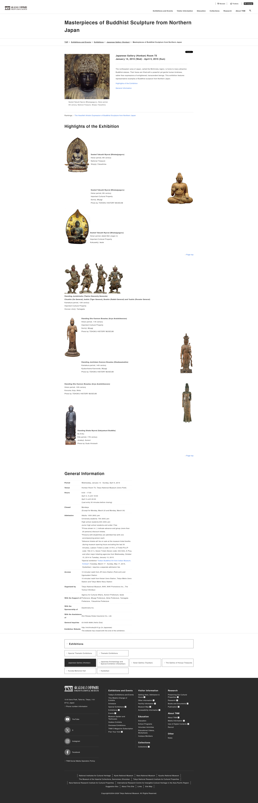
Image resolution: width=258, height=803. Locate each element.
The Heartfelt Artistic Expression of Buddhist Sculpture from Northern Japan (105, 115)
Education (201, 11)
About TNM (240, 11)
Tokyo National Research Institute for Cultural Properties (156, 779)
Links (140, 786)
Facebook (76, 752)
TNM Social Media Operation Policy (80, 761)
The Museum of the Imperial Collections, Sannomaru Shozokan (104, 779)
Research (228, 11)
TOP (66, 42)
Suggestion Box (112, 786)
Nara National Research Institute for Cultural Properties (91, 783)
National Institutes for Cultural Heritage (95, 775)
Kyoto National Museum (123, 775)
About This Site (128, 786)
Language (249, 3)
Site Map (148, 786)
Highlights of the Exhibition (127, 83)
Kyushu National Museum (168, 775)
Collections (215, 11)
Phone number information (76, 706)
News (170, 738)
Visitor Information (185, 11)
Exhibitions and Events (163, 11)
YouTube (75, 719)
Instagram (76, 741)
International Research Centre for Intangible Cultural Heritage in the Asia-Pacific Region (153, 783)
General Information (124, 88)
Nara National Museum (146, 775)
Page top (190, 254)
